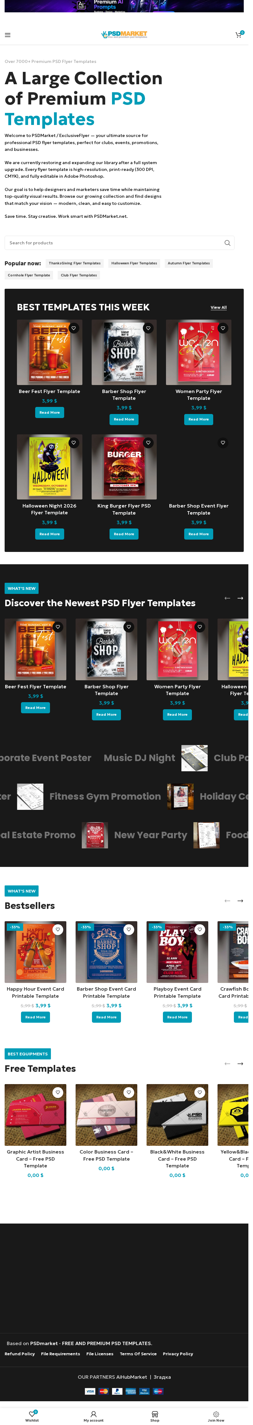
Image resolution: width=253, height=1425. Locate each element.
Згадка (162, 1376)
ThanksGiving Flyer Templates (75, 263)
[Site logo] (124, 34)
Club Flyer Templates (79, 275)
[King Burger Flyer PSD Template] (124, 467)
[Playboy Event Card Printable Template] (177, 952)
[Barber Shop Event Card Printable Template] (106, 952)
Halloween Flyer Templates (134, 263)
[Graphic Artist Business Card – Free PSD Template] (35, 1115)
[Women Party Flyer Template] (198, 352)
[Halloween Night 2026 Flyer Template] (49, 467)
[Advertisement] (125, 1279)
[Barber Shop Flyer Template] (124, 352)
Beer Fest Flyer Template (49, 391)
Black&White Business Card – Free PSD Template (177, 1159)
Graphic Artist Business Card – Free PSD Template (35, 1159)
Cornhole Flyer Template (29, 275)
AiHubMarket (131, 1376)
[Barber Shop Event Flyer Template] (198, 467)
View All (219, 307)
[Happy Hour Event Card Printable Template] (35, 952)
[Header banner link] (124, 6)
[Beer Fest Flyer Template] (49, 352)
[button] (227, 598)
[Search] (227, 243)
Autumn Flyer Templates (189, 263)
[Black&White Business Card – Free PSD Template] (177, 1115)
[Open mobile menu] (8, 35)
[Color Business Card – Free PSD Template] (106, 1115)
